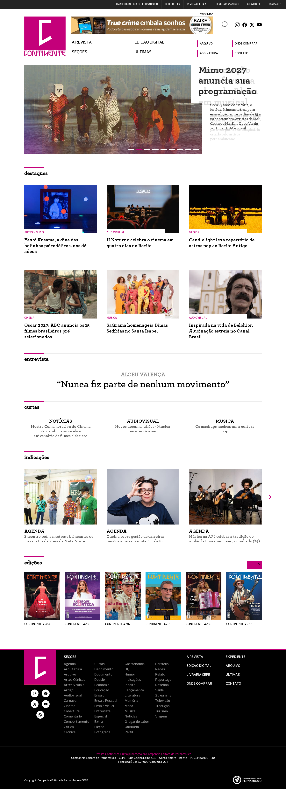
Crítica (69, 727)
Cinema (69, 706)
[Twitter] (252, 25)
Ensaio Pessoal (105, 701)
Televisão (162, 701)
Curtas (99, 664)
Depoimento (103, 669)
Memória (131, 701)
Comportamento (76, 722)
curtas (31, 407)
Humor (130, 674)
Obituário (132, 727)
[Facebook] (244, 25)
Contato (241, 53)
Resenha (162, 685)
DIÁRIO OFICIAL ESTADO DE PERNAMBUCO (137, 4)
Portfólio (162, 664)
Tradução (162, 706)
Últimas (143, 52)
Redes (160, 669)
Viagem (161, 716)
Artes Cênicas (74, 680)
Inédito (130, 685)
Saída (159, 690)
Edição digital (149, 42)
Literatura (132, 695)
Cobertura (72, 711)
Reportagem (165, 680)
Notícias (131, 716)
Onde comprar (246, 43)
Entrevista (102, 711)
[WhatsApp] (40, 715)
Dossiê (99, 680)
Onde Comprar (199, 683)
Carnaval (70, 701)
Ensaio (99, 695)
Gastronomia (135, 664)
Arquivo (206, 43)
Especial (100, 716)
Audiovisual (73, 695)
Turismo (161, 711)
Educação (101, 690)
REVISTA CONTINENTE (198, 4)
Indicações (133, 680)
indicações (36, 457)
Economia (101, 685)
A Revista (195, 657)
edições (33, 563)
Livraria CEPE (275, 4)
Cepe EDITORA (172, 4)
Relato (160, 674)
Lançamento (134, 690)
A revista (82, 42)
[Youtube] (259, 25)
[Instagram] (237, 25)
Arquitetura (73, 669)
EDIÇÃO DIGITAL (199, 666)
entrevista (36, 359)
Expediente (235, 657)
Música (130, 711)
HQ (127, 669)
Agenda (70, 664)
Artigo (69, 690)
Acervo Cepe (253, 4)
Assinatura (209, 53)
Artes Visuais (74, 685)
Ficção (99, 727)
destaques (36, 173)
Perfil (129, 732)
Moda (129, 706)
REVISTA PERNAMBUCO (228, 4)
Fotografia (102, 732)
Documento (103, 674)
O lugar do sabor (137, 722)
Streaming (163, 695)
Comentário (73, 716)
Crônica (69, 732)
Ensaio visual (104, 706)
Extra (98, 722)
